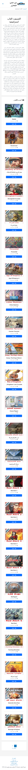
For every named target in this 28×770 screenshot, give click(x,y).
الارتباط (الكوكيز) (14, 761)
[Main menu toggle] (2, 3)
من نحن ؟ (14, 759)
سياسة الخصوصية (14, 764)
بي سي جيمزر (13, 3)
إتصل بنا (14, 758)
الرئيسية (25, 8)
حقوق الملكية (14, 763)
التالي (14, 748)
